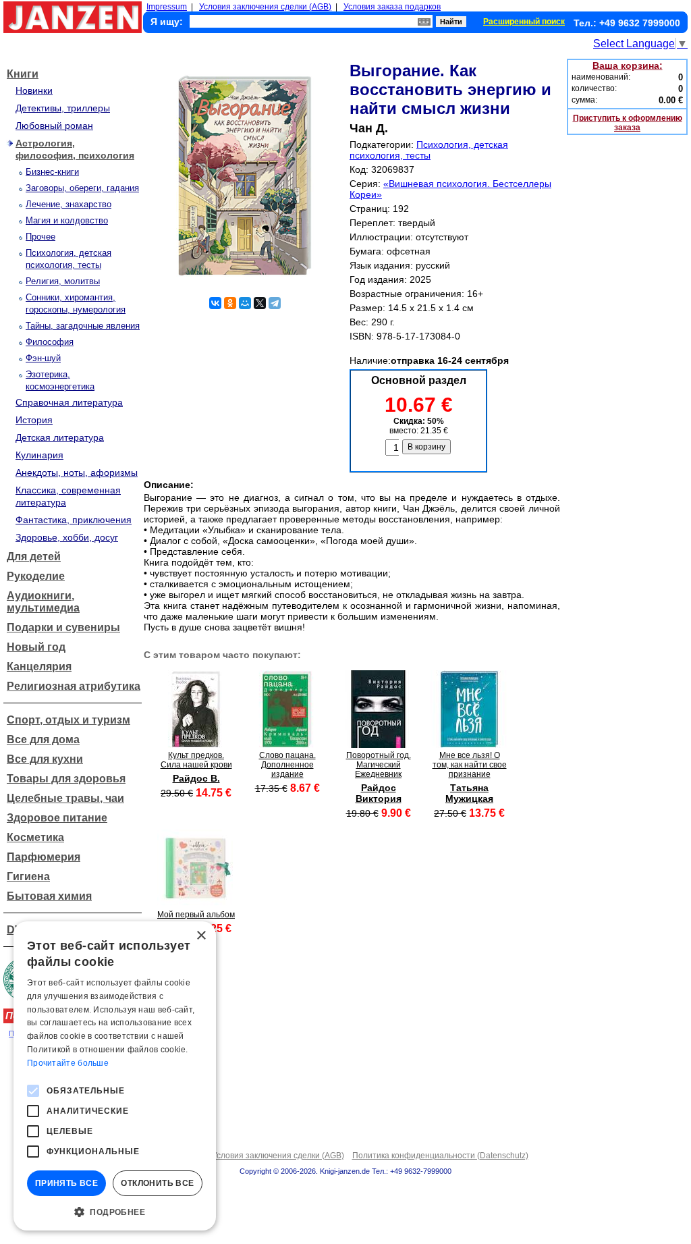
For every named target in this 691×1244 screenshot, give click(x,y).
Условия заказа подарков (392, 6)
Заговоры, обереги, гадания (82, 188)
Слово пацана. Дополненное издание (287, 765)
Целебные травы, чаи (65, 798)
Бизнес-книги (52, 172)
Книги (22, 74)
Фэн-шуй (43, 358)
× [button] (201, 936)
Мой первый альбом (196, 914)
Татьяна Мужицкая (469, 793)
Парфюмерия (43, 857)
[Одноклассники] (230, 303)
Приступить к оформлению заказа (627, 122)
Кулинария (39, 455)
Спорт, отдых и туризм (68, 720)
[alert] (114, 1076)
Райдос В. (196, 778)
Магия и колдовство (67, 220)
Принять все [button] (66, 1183)
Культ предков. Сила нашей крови (196, 760)
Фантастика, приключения (74, 519)
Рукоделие (36, 576)
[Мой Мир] (245, 303)
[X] (260, 303)
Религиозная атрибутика (73, 686)
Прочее (40, 237)
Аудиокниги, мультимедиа (43, 602)
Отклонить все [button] (157, 1183)
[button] (114, 1211)
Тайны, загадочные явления (83, 326)
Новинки (34, 90)
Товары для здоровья (66, 778)
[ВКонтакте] (215, 303)
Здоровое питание (57, 817)
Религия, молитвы (63, 281)
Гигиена (28, 876)
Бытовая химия (49, 896)
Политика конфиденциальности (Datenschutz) (440, 1155)
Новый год (36, 647)
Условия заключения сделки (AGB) (265, 6)
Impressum (166, 6)
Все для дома (43, 739)
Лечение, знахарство (68, 204)
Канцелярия (39, 666)
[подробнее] (196, 744)
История (34, 419)
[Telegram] (275, 303)
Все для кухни (45, 759)
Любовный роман (54, 125)
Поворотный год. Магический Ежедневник (378, 765)
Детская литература (60, 437)
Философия (50, 342)
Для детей (34, 556)
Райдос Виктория (379, 793)
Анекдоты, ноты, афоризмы (77, 472)
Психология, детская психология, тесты (429, 150)
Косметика (35, 837)
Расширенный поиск (524, 21)
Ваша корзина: (627, 65)
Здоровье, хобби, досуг (67, 537)
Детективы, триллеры (63, 108)
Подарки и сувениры (63, 627)
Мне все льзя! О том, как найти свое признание (470, 765)
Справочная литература (69, 402)
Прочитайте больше (68, 1063)
